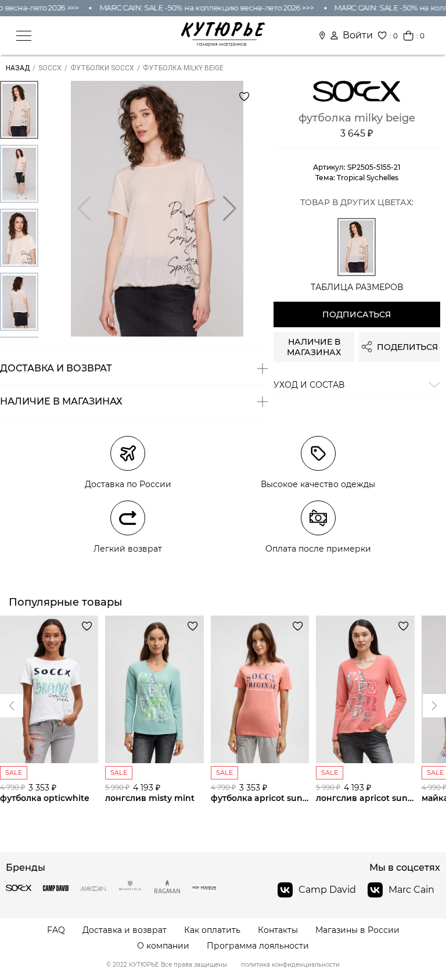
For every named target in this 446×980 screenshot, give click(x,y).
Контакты (278, 930)
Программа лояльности (258, 946)
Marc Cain (411, 889)
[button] (230, 208)
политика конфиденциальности (290, 964)
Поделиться (407, 347)
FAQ (56, 930)
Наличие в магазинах (314, 347)
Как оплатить (212, 930)
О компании (163, 946)
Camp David (327, 889)
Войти (358, 35)
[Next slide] (11, 705)
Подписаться (356, 314)
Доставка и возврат (124, 930)
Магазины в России (357, 930)
